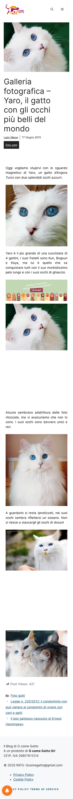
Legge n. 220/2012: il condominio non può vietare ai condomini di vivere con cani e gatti (36, 707)
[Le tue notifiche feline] (7, 790)
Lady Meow (11, 137)
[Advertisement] (37, 381)
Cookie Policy (23, 779)
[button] (52, 9)
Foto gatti (11, 145)
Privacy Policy (23, 775)
